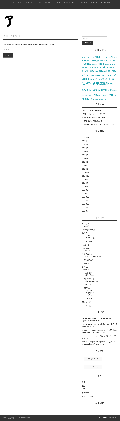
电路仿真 (98, 95)
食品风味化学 (105, 99)
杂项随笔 (86, 260)
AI (97, 56)
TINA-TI (111, 75)
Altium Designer (90, 281)
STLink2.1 (95, 71)
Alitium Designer (105, 57)
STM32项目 (88, 241)
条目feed (85, 389)
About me (7, 7)
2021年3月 (86, 144)
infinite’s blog (93, 367)
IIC (89, 64)
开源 (97, 90)
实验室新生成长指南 (71, 2)
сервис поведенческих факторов (94, 318)
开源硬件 (29, 2)
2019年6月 (86, 186)
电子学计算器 (105, 2)
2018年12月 (86, 197)
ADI (92, 57)
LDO (101, 64)
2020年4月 (86, 158)
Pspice (105, 67)
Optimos (85, 67)
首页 (6, 2)
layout (95, 64)
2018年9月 (86, 207)
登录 (84, 386)
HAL (84, 64)
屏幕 (85, 245)
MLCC (107, 64)
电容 (86, 95)
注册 (84, 382)
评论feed (85, 393)
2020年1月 (86, 169)
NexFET (112, 64)
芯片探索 (84, 2)
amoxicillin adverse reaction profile (94, 330)
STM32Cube (91, 75)
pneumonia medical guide (91, 336)
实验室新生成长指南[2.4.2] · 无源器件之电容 (98, 125)
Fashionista (104, 418)
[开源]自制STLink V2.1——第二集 (93, 114)
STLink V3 (104, 71)
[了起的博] (9, 20)
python (111, 67)
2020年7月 (86, 148)
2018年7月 (86, 211)
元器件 (87, 290)
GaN (113, 61)
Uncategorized (87, 230)
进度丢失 (96, 99)
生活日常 (57, 2)
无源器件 (89, 293)
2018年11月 (86, 200)
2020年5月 (86, 155)
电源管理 (86, 273)
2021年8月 (86, 137)
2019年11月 (86, 176)
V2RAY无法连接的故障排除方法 (93, 118)
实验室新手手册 (107, 79)
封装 (91, 90)
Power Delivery (95, 67)
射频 (85, 269)
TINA (103, 75)
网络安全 (47, 2)
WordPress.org (87, 396)
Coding (38, 2)
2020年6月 (86, 151)
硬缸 (112, 94)
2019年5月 (86, 190)
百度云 (105, 95)
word (92, 79)
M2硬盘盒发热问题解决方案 (92, 121)
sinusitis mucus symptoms (91, 324)
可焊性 (97, 79)
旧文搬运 (107, 90)
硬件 (12, 2)
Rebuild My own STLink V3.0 (91, 111)
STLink (86, 71)
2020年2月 (86, 165)
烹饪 (85, 263)
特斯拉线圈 (89, 275)
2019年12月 (86, 172)
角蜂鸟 (87, 99)
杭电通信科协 (93, 359)
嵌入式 (20, 2)
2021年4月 (86, 141)
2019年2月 (86, 193)
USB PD (85, 79)
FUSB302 (107, 61)
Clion (95, 61)
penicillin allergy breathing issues (94, 342)
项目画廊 (94, 2)
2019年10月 (86, 179)
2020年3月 (86, 162)
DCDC (100, 61)
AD (88, 57)
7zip (84, 57)
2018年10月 (86, 204)
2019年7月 (86, 183)
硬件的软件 (87, 279)
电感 (91, 95)
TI (98, 75)
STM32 (85, 235)
